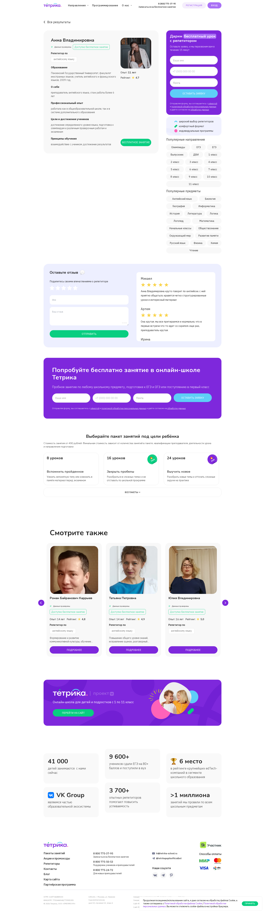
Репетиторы (52, 863)
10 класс (212, 176)
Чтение (194, 250)
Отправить (89, 333)
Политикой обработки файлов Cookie (183, 903)
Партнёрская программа (60, 884)
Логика (214, 213)
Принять (250, 903)
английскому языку (64, 59)
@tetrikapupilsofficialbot (169, 858)
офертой (212, 103)
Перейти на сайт (73, 712)
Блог (47, 874)
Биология (210, 198)
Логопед (179, 220)
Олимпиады (178, 147)
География (179, 206)
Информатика (206, 206)
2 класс (175, 161)
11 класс (194, 184)
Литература (195, 213)
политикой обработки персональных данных (194, 106)
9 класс (193, 176)
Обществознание (208, 228)
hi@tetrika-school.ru (166, 853)
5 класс (175, 169)
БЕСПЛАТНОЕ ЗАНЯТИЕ (136, 142)
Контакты (50, 869)
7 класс (212, 169)
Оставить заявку (193, 93)
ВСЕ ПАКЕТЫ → (132, 492)
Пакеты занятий (54, 853)
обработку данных (200, 109)
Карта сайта (52, 879)
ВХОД (214, 5)
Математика (206, 220)
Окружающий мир (180, 235)
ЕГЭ (214, 147)
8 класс (175, 176)
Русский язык (177, 243)
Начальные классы (180, 228)
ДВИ (196, 154)
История (175, 213)
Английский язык (182, 198)
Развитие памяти (208, 235)
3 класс (194, 161)
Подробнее (74, 649)
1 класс (213, 154)
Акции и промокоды (57, 858)
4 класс (212, 161)
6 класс (194, 169)
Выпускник (177, 154)
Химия (214, 243)
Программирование (105, 5)
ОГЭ (198, 147)
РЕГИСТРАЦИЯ (194, 5)
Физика (198, 243)
